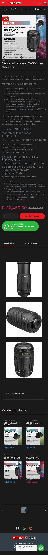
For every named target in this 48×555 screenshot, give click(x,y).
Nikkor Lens (40, 9)
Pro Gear (15, 9)
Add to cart (34, 216)
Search (34, 3)
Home (4, 9)
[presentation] (45, 510)
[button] (44, 18)
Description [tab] (8, 243)
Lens (27, 9)
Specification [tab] (31, 243)
